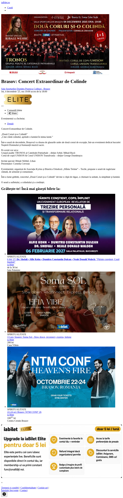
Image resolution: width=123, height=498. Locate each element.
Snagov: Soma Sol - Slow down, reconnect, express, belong (39, 337)
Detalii (10, 123)
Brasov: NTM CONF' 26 (24, 412)
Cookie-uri (43, 487)
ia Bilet (10, 264)
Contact (23, 490)
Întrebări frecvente (9, 490)
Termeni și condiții (10, 487)
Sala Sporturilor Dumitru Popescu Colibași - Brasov (25, 89)
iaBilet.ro (5, 2)
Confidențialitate (28, 487)
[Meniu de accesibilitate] (4, 494)
